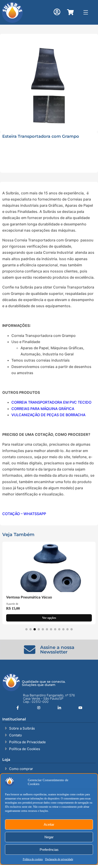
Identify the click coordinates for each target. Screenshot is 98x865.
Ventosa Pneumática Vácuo (29, 597)
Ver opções (49, 617)
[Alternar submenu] (54, 63)
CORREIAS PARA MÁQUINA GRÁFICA (42, 408)
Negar (49, 837)
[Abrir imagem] (49, 83)
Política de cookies (33, 859)
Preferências (49, 850)
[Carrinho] (70, 12)
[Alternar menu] (86, 12)
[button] (57, 12)
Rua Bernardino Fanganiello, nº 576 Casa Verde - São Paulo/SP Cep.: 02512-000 (49, 698)
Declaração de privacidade (59, 859)
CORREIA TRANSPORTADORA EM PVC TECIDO (51, 402)
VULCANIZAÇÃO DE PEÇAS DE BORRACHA (48, 415)
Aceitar (49, 824)
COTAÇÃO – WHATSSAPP (24, 513)
